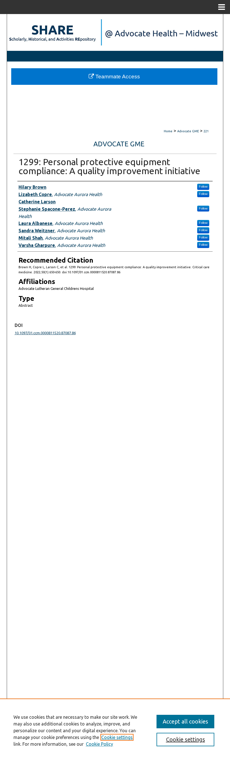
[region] (115, 730)
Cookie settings (117, 737)
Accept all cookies (185, 721)
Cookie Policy (99, 744)
